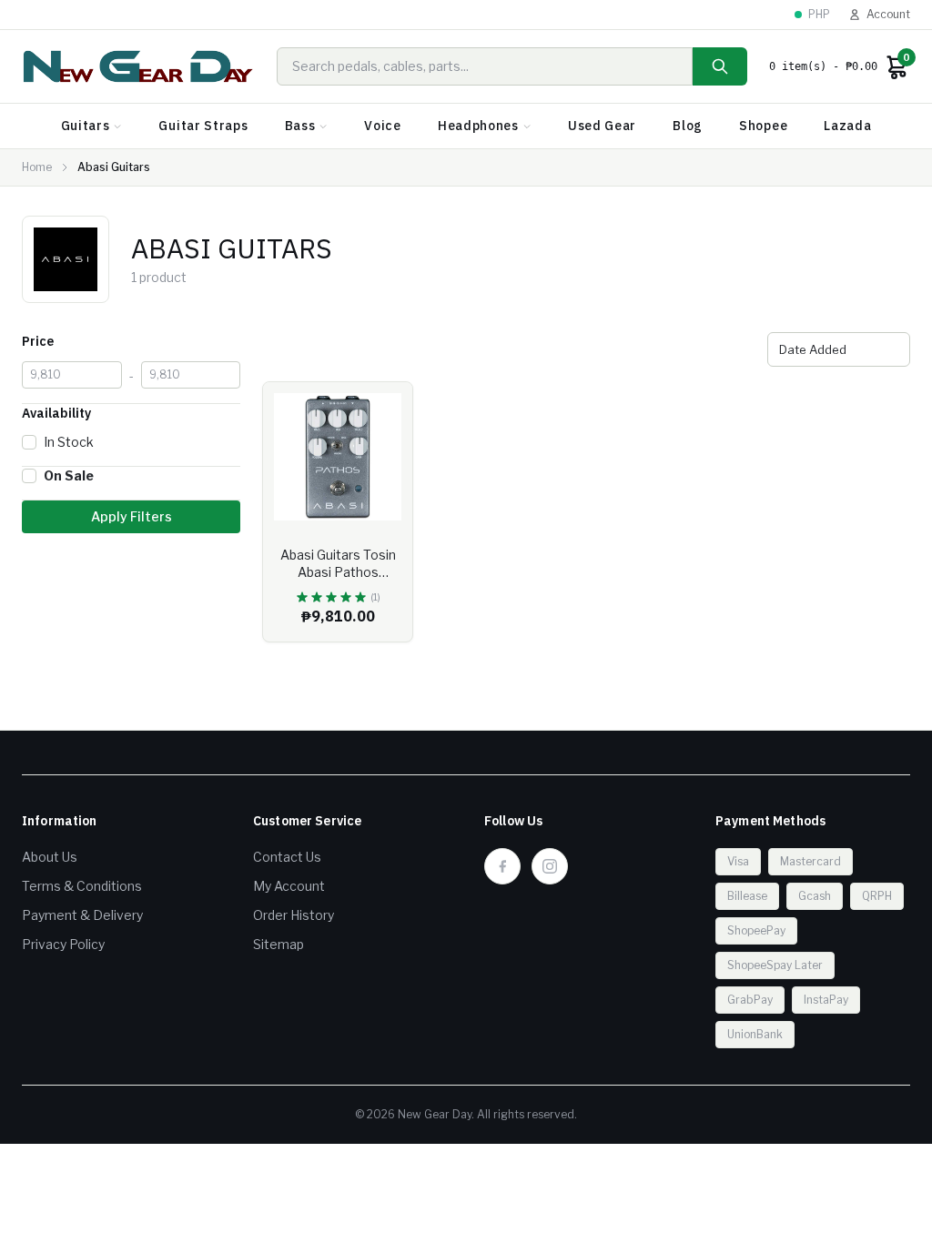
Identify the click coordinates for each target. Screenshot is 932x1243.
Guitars (85, 125)
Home (37, 167)
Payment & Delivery (82, 915)
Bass (300, 125)
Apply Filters (131, 516)
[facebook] (502, 866)
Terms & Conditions (82, 886)
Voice (382, 125)
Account (888, 14)
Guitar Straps (203, 125)
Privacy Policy (63, 944)
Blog (688, 125)
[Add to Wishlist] (385, 409)
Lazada (847, 125)
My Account (289, 886)
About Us (49, 856)
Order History (293, 915)
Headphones (478, 125)
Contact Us (287, 856)
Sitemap (278, 944)
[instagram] (550, 866)
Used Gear (602, 125)
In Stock (69, 442)
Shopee (763, 125)
